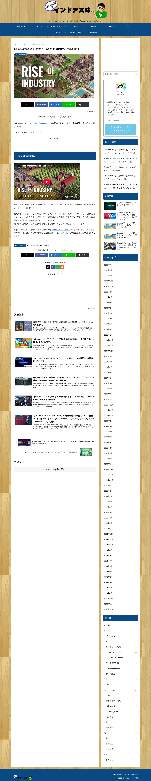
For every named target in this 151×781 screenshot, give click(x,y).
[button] (82, 104)
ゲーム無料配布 (20, 245)
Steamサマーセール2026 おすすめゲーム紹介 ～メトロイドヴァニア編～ (120, 160)
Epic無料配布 (45, 245)
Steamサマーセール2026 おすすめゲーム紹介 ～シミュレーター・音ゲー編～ (120, 151)
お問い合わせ (117, 774)
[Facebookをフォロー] (53, 267)
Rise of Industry (40, 123)
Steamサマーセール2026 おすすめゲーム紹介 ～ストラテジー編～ (120, 177)
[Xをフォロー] (48, 267)
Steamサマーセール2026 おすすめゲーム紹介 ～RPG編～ (120, 168)
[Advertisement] (55, 144)
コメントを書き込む (55, 469)
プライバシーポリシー (131, 774)
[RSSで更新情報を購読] (62, 267)
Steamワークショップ (60, 230)
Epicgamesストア (33, 245)
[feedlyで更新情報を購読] (57, 267)
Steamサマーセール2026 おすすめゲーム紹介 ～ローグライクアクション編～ (120, 186)
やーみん (120, 94)
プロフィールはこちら (115, 120)
